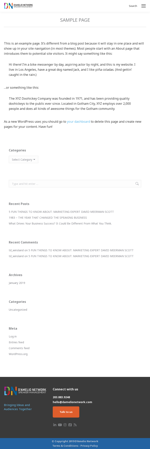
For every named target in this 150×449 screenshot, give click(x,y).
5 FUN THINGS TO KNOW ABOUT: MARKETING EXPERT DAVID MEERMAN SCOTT (61, 212)
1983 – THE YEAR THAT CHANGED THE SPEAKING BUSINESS (48, 217)
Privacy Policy (89, 445)
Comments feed (19, 348)
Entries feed (16, 342)
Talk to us (66, 412)
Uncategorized (18, 309)
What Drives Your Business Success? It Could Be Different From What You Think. (60, 223)
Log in (13, 336)
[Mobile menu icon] (143, 5)
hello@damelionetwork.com (72, 402)
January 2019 (17, 283)
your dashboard (78, 121)
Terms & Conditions (65, 445)
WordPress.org (18, 354)
